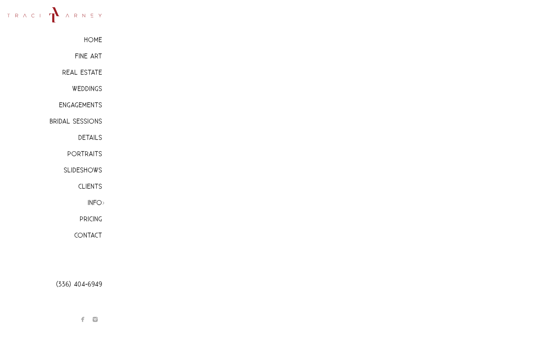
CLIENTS (90, 186)
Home (93, 40)
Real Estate (82, 72)
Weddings (87, 89)
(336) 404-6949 (79, 284)
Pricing (91, 219)
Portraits (84, 154)
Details (90, 138)
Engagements (80, 105)
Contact (88, 235)
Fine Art (88, 56)
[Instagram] (95, 319)
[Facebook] (83, 319)
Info (95, 203)
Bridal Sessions (76, 121)
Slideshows (83, 170)
